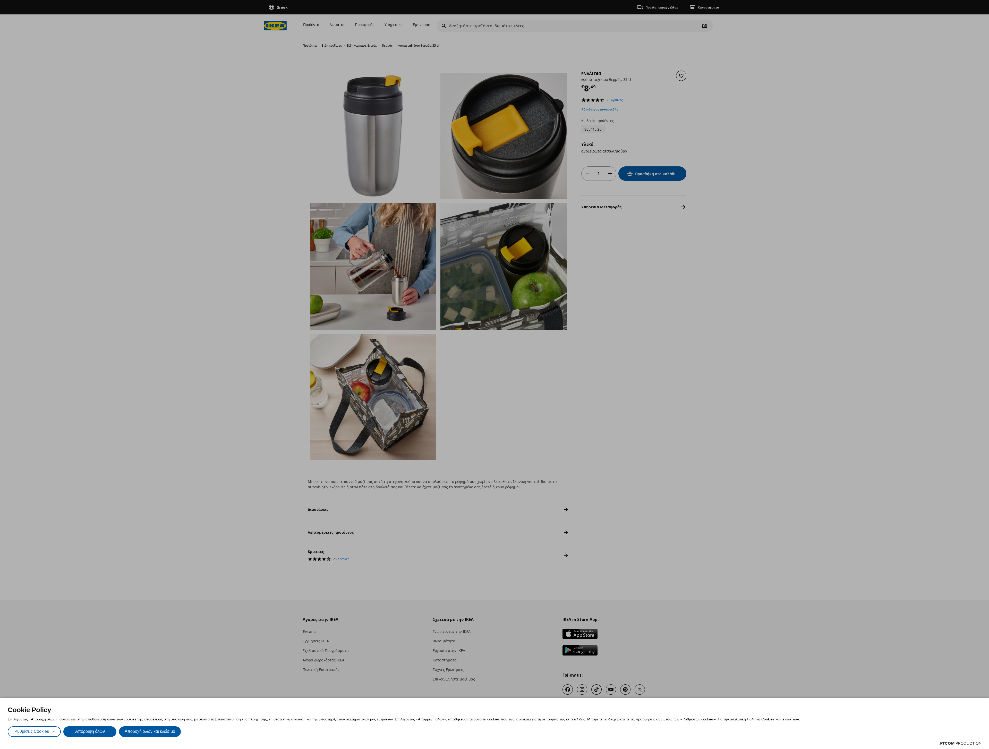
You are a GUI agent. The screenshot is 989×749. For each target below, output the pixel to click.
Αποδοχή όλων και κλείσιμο (150, 731)
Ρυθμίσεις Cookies (31, 731)
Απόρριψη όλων (90, 731)
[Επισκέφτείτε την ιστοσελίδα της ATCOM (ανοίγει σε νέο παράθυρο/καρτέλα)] (960, 743)
